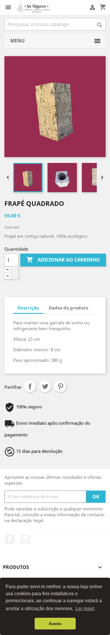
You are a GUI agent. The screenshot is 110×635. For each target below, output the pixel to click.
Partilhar (30, 386)
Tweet (45, 386)
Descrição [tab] (28, 308)
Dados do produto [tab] (68, 308)
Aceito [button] (55, 623)
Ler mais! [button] (84, 608)
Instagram (26, 539)
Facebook (9, 539)
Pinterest (60, 386)
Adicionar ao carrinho (63, 259)
